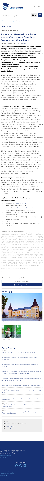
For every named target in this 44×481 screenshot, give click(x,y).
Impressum (3, 475)
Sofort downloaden (22, 281)
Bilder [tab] (9, 26)
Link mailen (8, 429)
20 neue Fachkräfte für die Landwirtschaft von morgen (18, 352)
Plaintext (8, 424)
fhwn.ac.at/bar (21, 203)
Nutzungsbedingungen (7, 472)
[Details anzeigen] (41, 321)
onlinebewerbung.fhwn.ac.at (23, 208)
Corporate (20, 21)
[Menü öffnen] (40, 15)
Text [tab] (3, 26)
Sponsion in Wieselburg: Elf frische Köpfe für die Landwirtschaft (21, 385)
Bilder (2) (7, 291)
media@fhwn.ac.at (5, 455)
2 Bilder (24, 43)
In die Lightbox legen (23, 285)
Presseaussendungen (8, 21)
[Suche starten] (16, 15)
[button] (34, 15)
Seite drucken (9, 426)
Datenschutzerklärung (7, 473)
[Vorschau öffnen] (22, 307)
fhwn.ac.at (3, 272)
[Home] (12, 5)
